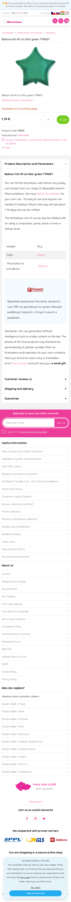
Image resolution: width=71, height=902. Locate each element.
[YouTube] (44, 818)
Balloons (51, 32)
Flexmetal (23, 135)
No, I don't (35, 887)
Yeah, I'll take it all (35, 893)
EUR (19, 13)
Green (41, 255)
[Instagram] (35, 818)
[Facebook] (27, 818)
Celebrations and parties (29, 32)
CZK (13, 13)
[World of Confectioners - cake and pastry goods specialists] (12, 20)
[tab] (35, 164)
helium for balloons (48, 193)
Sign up (61, 422)
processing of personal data (33, 432)
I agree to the (27, 432)
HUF (25, 13)
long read (25, 877)
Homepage (7, 32)
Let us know (20, 363)
